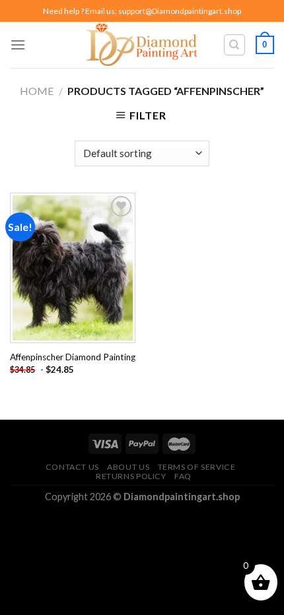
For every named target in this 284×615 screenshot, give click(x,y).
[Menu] (18, 44)
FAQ (183, 476)
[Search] (235, 44)
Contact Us (72, 467)
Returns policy (131, 476)
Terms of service (197, 467)
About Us (128, 467)
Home (36, 90)
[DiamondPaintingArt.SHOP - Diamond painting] (142, 45)
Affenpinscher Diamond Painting (72, 357)
